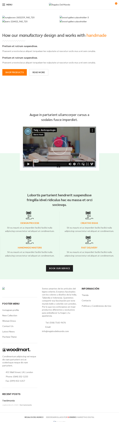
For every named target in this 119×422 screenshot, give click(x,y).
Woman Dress (9, 321)
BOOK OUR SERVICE (59, 268)
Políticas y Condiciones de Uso (96, 306)
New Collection (9, 315)
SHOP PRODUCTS (14, 72)
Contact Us (7, 326)
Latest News (8, 331)
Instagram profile (10, 310)
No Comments (26, 405)
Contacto (86, 300)
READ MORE (39, 72)
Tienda (85, 295)
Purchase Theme (9, 336)
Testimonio (8, 400)
